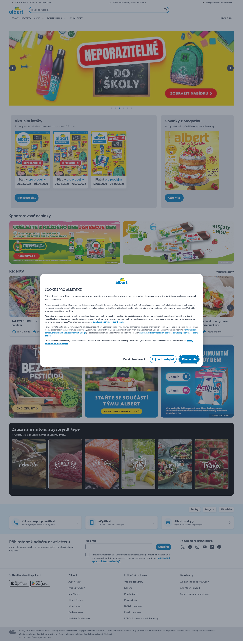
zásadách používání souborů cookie (108, 322)
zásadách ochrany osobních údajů (155, 333)
